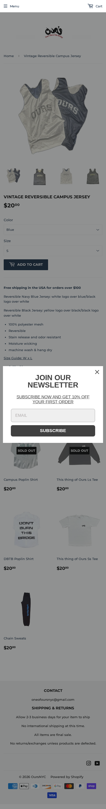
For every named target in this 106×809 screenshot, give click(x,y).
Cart (98, 6)
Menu (14, 6)
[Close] (97, 372)
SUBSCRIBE (53, 430)
